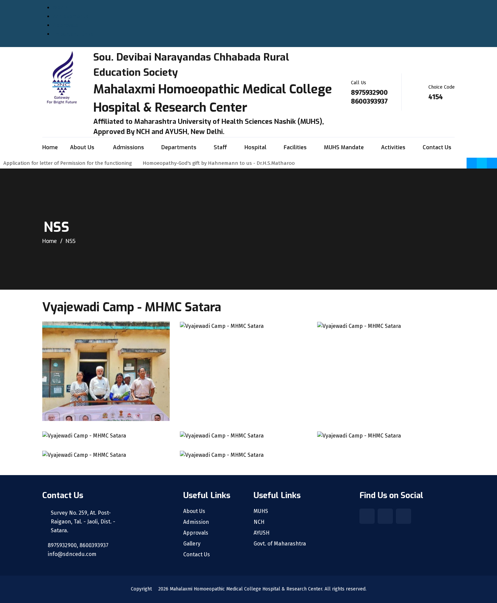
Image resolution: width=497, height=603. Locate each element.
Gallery (191, 543)
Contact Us (437, 147)
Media (60, 7)
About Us (83, 147)
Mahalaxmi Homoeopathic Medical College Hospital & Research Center (246, 589)
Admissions (128, 147)
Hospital (255, 147)
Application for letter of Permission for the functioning (69, 163)
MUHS (261, 511)
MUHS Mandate (344, 147)
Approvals (65, 25)
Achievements (70, 16)
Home (50, 147)
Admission (196, 522)
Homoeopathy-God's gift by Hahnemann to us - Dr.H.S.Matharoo (221, 163)
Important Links (73, 34)
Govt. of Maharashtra (280, 543)
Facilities (295, 147)
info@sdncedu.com (71, 554)
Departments (178, 147)
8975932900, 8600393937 (77, 545)
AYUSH (261, 533)
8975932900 (369, 92)
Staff (220, 147)
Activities (393, 147)
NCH (259, 522)
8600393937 (369, 101)
